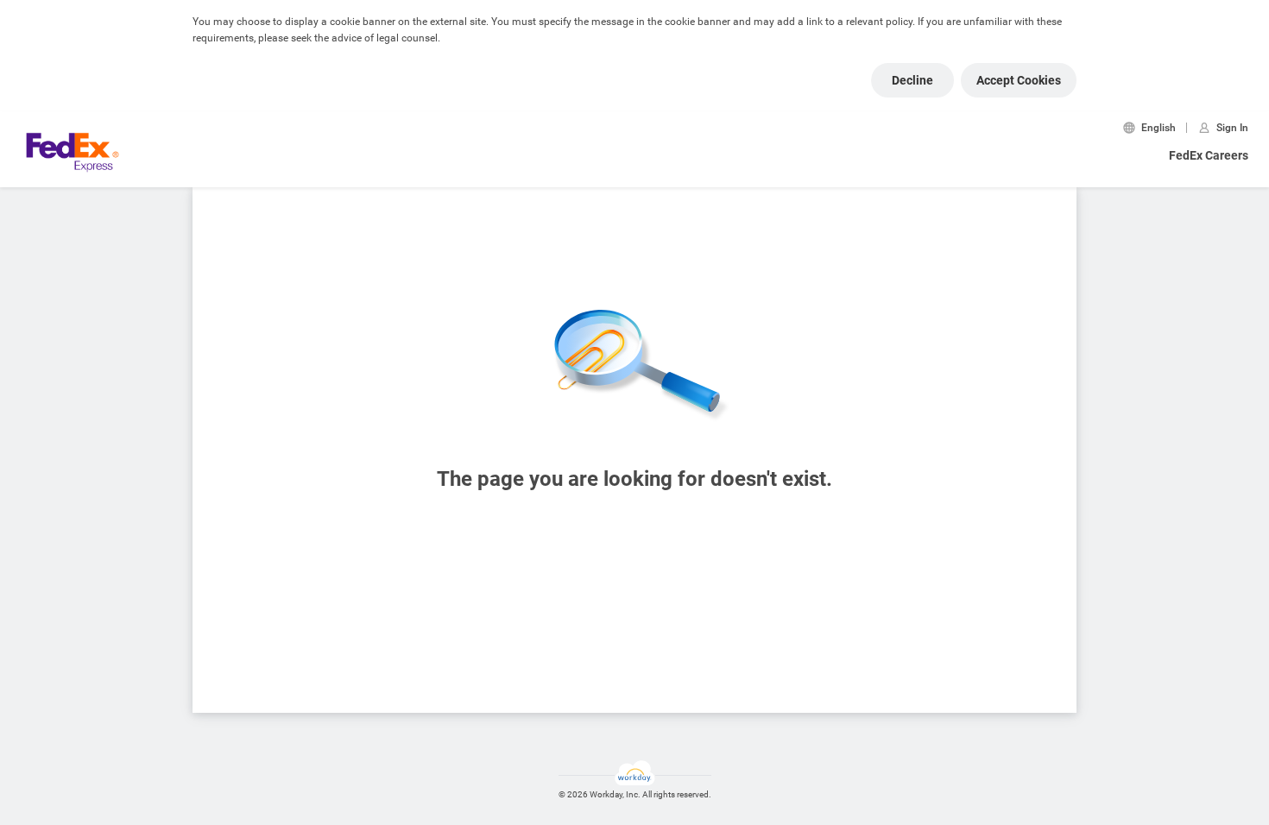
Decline (912, 80)
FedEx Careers (1208, 155)
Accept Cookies (1018, 80)
